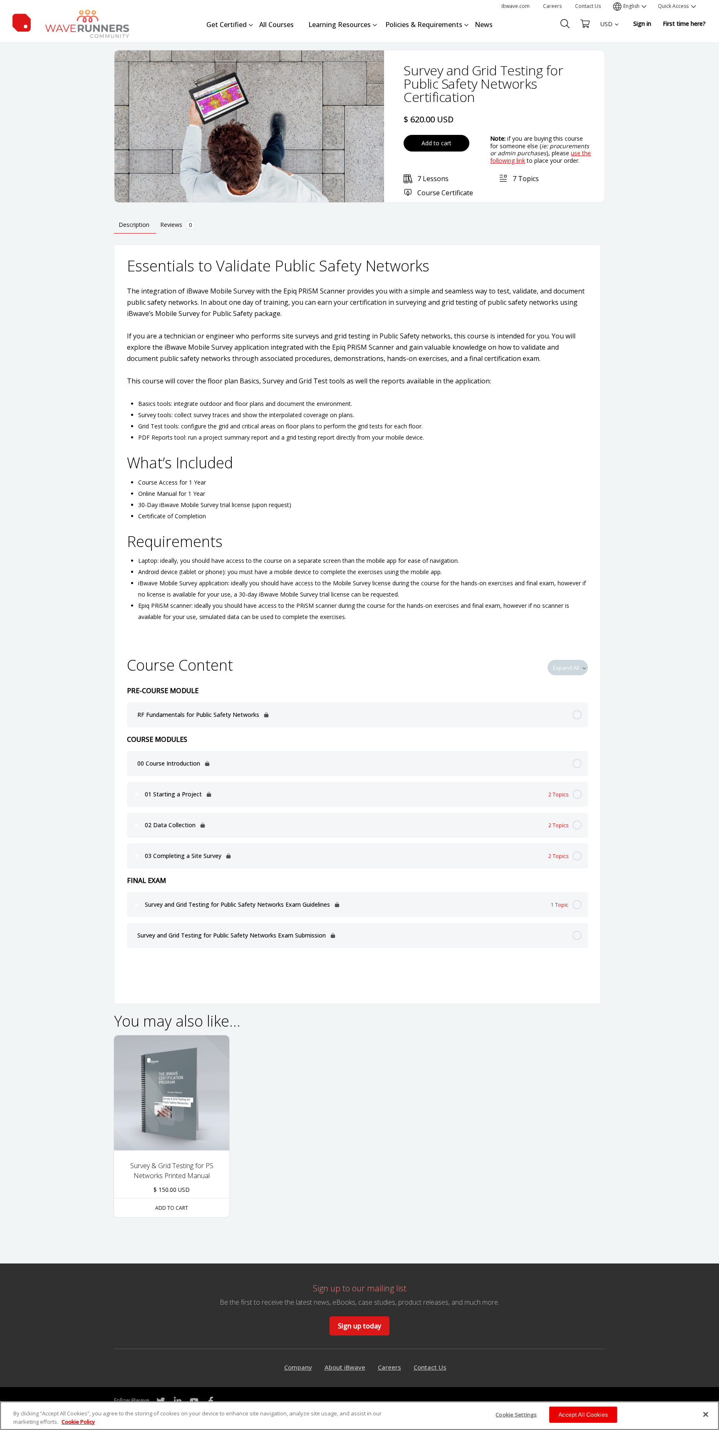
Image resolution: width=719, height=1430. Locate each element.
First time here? (684, 23)
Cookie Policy (78, 1421)
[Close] (706, 1414)
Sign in (642, 23)
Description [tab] (134, 225)
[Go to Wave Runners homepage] (70, 22)
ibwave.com (515, 6)
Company (298, 1367)
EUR (606, 40)
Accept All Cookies (583, 1414)
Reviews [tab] (176, 225)
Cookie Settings (516, 1414)
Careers (552, 6)
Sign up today (359, 1326)
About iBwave (345, 1367)
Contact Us (588, 6)
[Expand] (137, 794)
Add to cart (436, 143)
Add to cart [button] (171, 1207)
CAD (606, 54)
